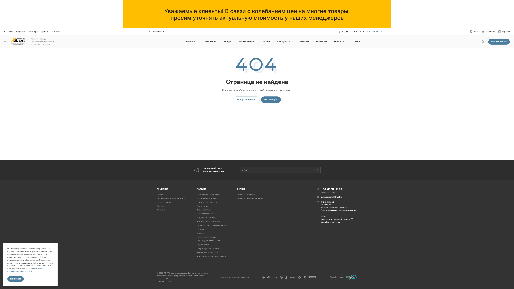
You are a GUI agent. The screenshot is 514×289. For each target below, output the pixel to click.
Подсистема (203, 245)
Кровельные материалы (208, 194)
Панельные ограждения (208, 237)
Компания (162, 189)
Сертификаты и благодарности (171, 198)
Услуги (241, 189)
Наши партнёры (164, 202)
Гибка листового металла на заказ (212, 225)
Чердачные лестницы (207, 217)
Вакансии (161, 210)
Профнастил (202, 206)
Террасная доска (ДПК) (208, 252)
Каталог (201, 189)
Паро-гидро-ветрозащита (209, 241)
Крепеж (200, 233)
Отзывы (160, 206)
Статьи (160, 194)
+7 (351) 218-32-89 (352, 31)
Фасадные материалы (207, 198)
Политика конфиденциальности (234, 277)
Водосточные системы (207, 202)
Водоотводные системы (208, 221)
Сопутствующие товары (208, 248)
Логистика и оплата (246, 194)
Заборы (200, 229)
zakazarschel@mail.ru (331, 197)
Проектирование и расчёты (250, 198)
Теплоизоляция (204, 210)
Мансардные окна (205, 214)
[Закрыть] (55, 245)
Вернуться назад (246, 99)
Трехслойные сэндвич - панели (211, 256)
